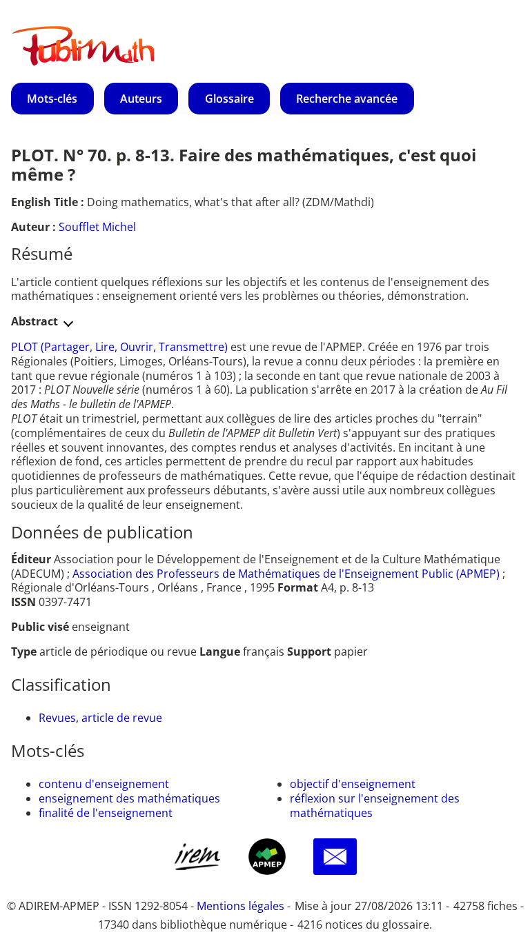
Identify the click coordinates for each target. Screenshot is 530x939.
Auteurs (141, 98)
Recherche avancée (347, 98)
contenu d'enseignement (104, 783)
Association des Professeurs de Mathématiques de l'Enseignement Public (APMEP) (286, 573)
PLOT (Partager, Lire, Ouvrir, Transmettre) (120, 346)
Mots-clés (52, 98)
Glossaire (229, 98)
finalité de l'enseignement (106, 812)
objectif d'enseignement (352, 783)
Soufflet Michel (97, 226)
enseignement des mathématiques (129, 798)
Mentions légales (240, 905)
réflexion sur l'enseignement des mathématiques (375, 805)
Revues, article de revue (100, 717)
